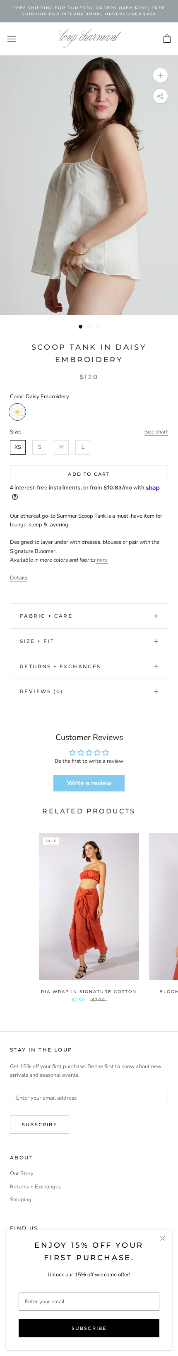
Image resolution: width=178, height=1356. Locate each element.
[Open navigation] (11, 39)
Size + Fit (37, 641)
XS (17, 447)
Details (18, 578)
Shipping (20, 1199)
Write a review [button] (89, 783)
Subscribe (89, 1328)
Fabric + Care (46, 616)
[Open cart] (167, 39)
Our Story (22, 1173)
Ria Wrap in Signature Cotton (89, 991)
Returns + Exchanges (60, 666)
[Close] (162, 1239)
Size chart (156, 432)
